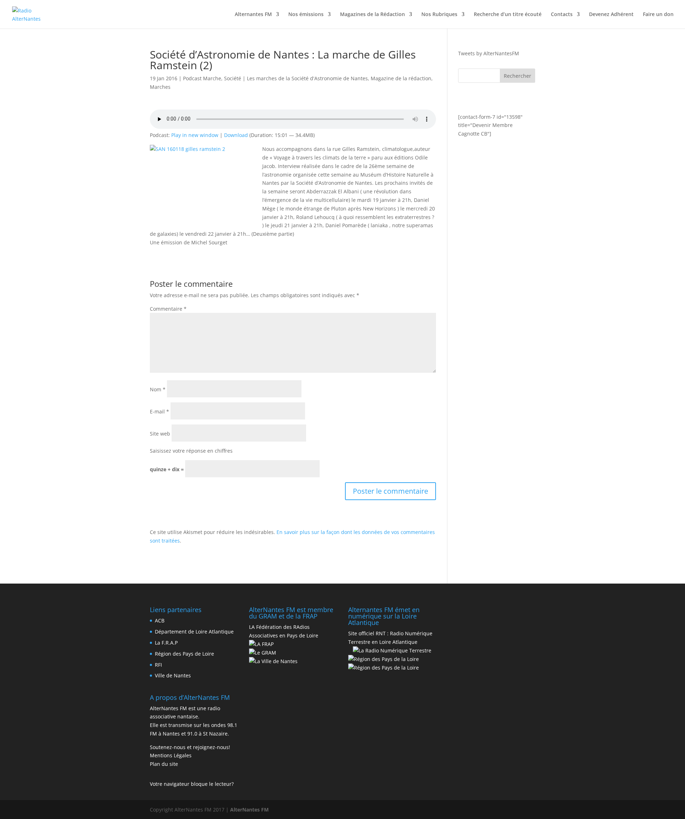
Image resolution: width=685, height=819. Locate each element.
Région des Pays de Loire (184, 653)
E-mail (159, 411)
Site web (160, 433)
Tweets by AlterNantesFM (488, 53)
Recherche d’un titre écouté (508, 14)
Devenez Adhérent (611, 14)
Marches (160, 86)
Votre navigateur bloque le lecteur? (192, 783)
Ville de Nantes (173, 675)
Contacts (562, 14)
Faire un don (658, 14)
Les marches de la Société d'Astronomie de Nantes (307, 78)
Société (232, 78)
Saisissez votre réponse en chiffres (191, 450)
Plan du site (164, 763)
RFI (158, 664)
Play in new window (194, 135)
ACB (159, 620)
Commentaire (168, 308)
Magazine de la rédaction (401, 78)
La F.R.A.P (166, 642)
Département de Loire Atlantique (194, 631)
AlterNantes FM (249, 809)
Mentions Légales (171, 755)
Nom (158, 389)
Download (236, 135)
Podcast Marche (202, 78)
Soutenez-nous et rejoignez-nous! (190, 747)
